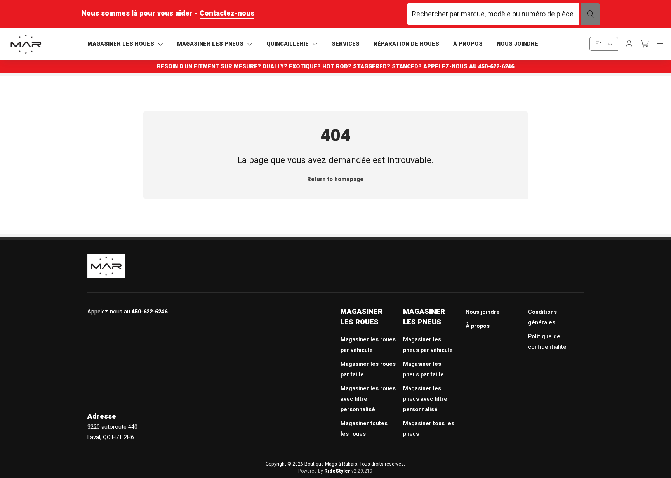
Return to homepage (335, 179)
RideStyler (337, 471)
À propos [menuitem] (478, 326)
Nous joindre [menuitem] (483, 312)
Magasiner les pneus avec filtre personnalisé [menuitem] (425, 399)
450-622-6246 (496, 66)
